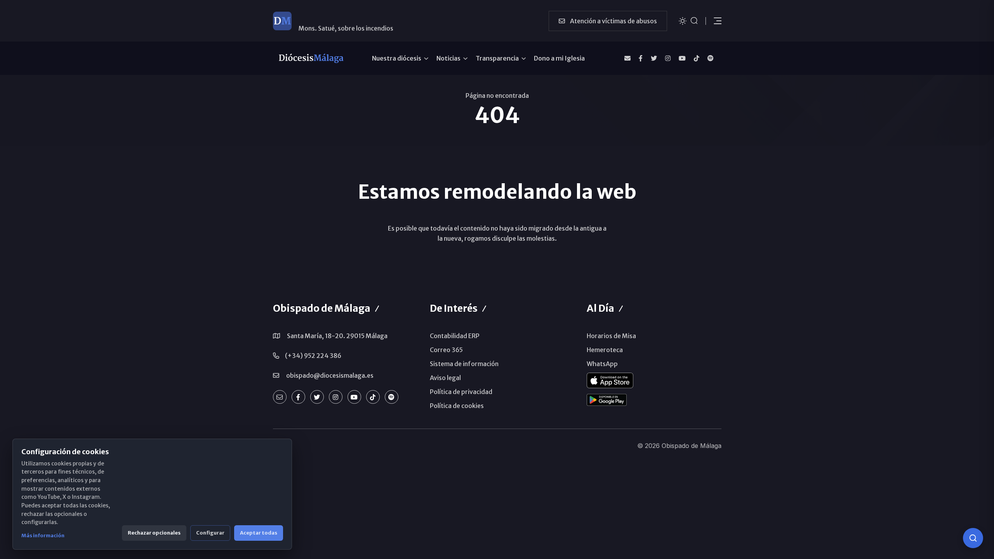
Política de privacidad (461, 392)
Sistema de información (464, 364)
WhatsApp (602, 364)
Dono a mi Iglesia (559, 58)
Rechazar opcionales (154, 532)
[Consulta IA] (973, 538)
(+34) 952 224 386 (313, 355)
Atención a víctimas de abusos (613, 21)
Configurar (210, 532)
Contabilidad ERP (455, 336)
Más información (42, 535)
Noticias (448, 58)
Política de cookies (457, 406)
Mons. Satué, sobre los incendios (346, 20)
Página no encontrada (497, 95)
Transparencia (497, 58)
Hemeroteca (605, 350)
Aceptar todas (258, 532)
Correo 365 (446, 350)
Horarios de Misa (611, 336)
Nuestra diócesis (396, 58)
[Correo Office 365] (627, 58)
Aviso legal (445, 378)
